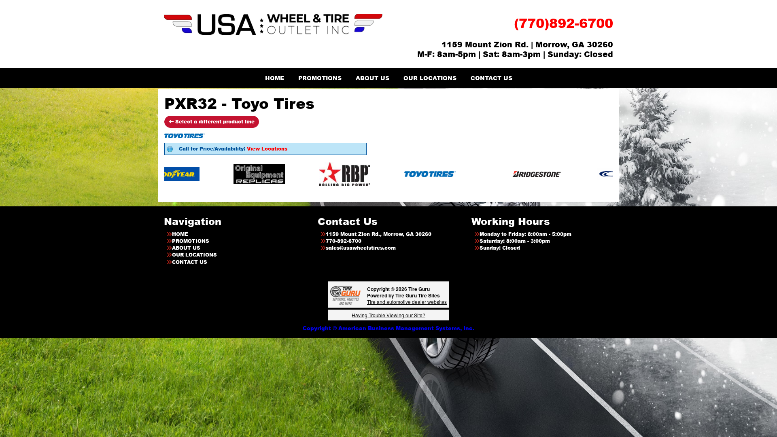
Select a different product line (214, 121)
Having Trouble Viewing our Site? (388, 315)
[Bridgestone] (508, 173)
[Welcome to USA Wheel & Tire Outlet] (273, 24)
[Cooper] (593, 173)
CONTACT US (491, 78)
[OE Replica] (229, 173)
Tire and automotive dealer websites (407, 298)
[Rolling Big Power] (315, 173)
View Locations (267, 148)
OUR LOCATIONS (429, 78)
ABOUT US (372, 78)
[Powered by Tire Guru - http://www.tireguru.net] (345, 294)
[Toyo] (400, 173)
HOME (274, 78)
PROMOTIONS (320, 78)
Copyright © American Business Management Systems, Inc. (388, 328)
